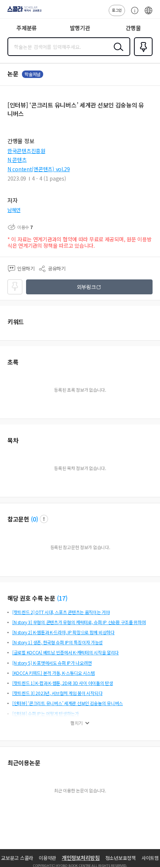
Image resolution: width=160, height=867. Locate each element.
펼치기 (76, 723)
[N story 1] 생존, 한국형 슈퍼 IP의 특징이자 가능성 (57, 642)
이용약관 (47, 857)
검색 (117, 52)
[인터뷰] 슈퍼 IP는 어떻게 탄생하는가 (45, 713)
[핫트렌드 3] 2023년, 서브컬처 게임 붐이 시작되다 (57, 693)
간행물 (133, 28)
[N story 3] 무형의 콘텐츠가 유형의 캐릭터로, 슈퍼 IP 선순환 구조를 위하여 (79, 622)
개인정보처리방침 (81, 857)
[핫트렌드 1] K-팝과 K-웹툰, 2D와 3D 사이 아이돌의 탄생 (62, 683)
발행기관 (80, 28)
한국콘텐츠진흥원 (26, 150)
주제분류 (26, 28)
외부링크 (86, 287)
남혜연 (13, 209)
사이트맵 (150, 857)
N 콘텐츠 (17, 159)
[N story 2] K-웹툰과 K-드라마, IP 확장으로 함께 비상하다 (63, 632)
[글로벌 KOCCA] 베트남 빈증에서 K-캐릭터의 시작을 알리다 (65, 652)
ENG (148, 14)
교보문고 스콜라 (17, 857)
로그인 (117, 10)
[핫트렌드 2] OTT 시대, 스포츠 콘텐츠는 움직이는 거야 (61, 612)
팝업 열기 (44, 519)
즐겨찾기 (142, 55)
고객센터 (133, 14)
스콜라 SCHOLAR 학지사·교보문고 (23, 11)
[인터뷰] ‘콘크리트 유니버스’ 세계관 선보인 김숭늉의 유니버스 (67, 703)
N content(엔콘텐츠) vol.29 (38, 169)
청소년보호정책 (120, 857)
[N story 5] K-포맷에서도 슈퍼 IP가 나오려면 (52, 663)
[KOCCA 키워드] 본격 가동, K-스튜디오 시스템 (53, 673)
